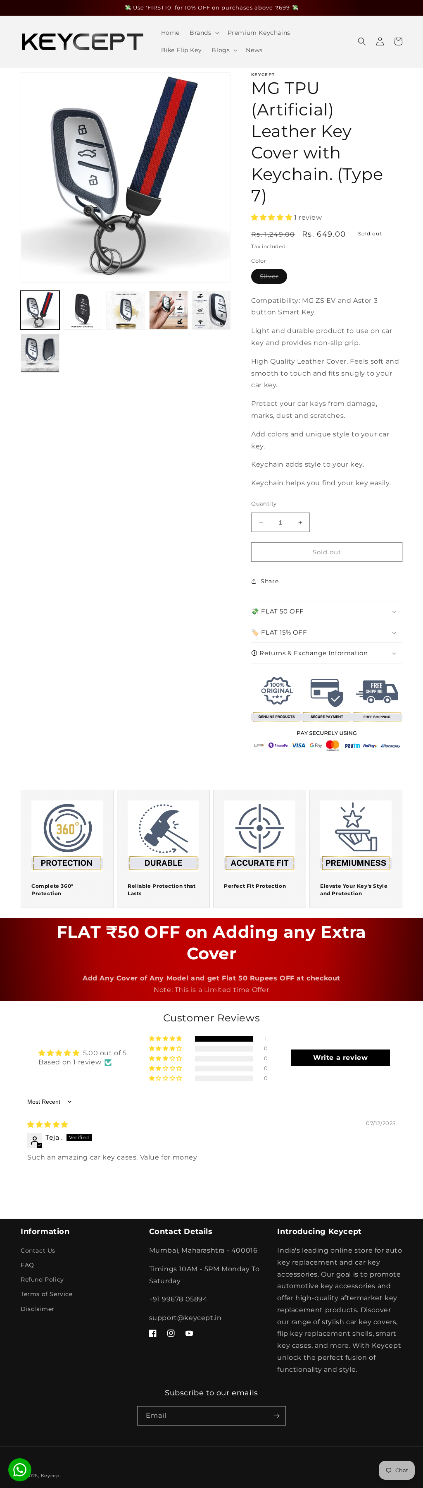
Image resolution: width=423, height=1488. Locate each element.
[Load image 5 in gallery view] (211, 310)
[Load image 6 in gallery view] (40, 353)
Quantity (263, 503)
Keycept (51, 1475)
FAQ (27, 1265)
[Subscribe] (276, 1416)
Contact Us (38, 1250)
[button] (204, 32)
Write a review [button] (340, 1057)
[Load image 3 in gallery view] (125, 310)
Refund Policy (42, 1279)
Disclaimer (38, 1309)
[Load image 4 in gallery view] (168, 310)
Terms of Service (47, 1294)
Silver (273, 278)
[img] (47, 1125)
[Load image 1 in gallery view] (40, 310)
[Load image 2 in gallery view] (83, 310)
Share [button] (269, 581)
